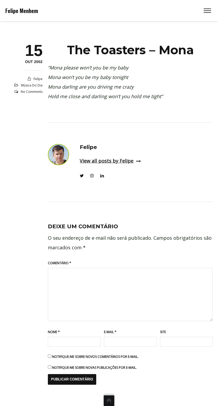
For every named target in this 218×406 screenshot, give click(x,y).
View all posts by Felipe (106, 161)
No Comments (32, 91)
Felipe (38, 79)
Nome (54, 332)
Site (163, 332)
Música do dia (32, 85)
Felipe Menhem (21, 11)
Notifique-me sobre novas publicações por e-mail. (94, 367)
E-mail (110, 332)
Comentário (59, 263)
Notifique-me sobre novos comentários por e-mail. (95, 356)
